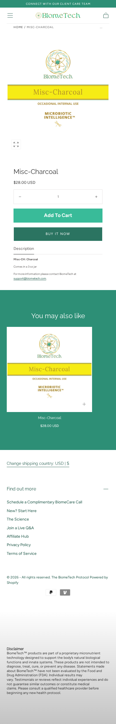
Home (18, 27)
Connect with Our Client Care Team (58, 4)
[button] (10, 15)
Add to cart (58, 215)
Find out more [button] (21, 489)
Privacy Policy (19, 544)
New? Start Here (22, 510)
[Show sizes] (84, 404)
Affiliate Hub (18, 536)
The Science (18, 519)
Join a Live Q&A (20, 528)
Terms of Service (22, 553)
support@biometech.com (30, 278)
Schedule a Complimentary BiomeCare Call (44, 502)
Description (24, 249)
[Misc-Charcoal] (49, 369)
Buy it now (58, 234)
